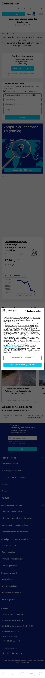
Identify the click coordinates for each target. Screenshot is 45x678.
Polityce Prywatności (33, 341)
